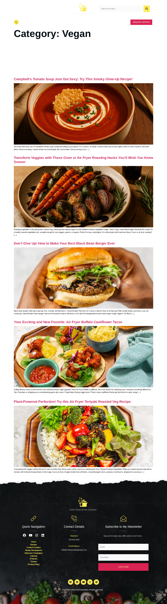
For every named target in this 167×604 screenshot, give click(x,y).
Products (33, 559)
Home (56, 22)
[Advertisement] (83, 58)
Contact (99, 22)
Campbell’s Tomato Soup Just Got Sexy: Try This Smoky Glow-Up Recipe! (74, 79)
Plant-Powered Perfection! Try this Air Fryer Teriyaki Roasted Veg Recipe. (72, 402)
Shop (88, 22)
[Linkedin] (35, 9)
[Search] (147, 9)
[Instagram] (29, 9)
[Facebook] (17, 9)
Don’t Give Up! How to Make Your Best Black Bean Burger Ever (64, 243)
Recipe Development (33, 550)
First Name (102, 553)
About (66, 22)
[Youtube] (23, 9)
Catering (33, 556)
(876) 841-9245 (27, 22)
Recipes (110, 22)
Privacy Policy (33, 564)
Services (77, 22)
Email (100, 542)
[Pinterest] (96, 582)
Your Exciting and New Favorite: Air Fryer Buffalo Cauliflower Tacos (68, 322)
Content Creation (34, 547)
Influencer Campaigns (34, 553)
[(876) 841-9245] (16, 22)
